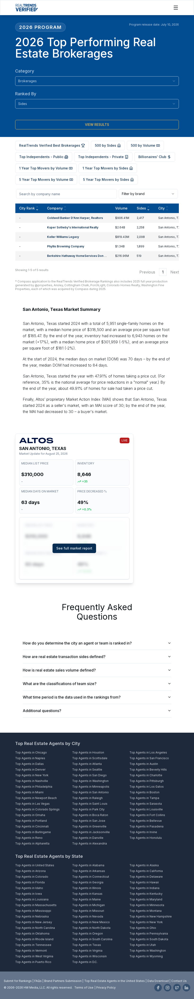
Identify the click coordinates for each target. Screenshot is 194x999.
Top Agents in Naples (30, 758)
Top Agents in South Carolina (92, 939)
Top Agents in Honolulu (145, 838)
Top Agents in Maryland (145, 899)
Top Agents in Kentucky (146, 893)
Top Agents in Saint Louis (89, 803)
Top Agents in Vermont (31, 950)
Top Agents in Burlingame (33, 832)
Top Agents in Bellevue (145, 820)
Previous (147, 272)
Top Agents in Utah (142, 945)
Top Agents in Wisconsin (89, 956)
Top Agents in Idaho (29, 888)
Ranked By (25, 93)
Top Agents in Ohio (142, 928)
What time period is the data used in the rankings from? (72, 697)
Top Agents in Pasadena (146, 826)
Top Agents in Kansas (87, 893)
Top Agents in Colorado (31, 876)
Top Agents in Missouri (88, 911)
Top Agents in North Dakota (91, 928)
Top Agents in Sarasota (145, 803)
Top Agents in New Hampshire (150, 916)
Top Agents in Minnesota (146, 905)
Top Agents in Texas (86, 945)
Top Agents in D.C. (84, 962)
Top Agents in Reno (29, 838)
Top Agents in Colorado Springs (37, 809)
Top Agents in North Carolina (35, 928)
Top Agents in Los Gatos (146, 786)
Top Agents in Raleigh (87, 798)
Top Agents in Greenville (89, 826)
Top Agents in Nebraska (32, 916)
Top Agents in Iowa (28, 893)
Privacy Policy (106, 987)
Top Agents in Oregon (87, 933)
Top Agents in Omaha (30, 815)
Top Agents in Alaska (144, 865)
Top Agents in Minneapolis (90, 786)
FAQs (38, 981)
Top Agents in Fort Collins (147, 815)
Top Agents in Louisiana (31, 899)
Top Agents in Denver (30, 769)
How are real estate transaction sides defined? (64, 656)
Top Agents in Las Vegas (32, 803)
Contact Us (179, 981)
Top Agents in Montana (145, 911)
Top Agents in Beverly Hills (148, 769)
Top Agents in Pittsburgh (146, 781)
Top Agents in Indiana (144, 888)
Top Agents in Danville (87, 838)
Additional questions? (42, 710)
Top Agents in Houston (88, 752)
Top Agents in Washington (90, 781)
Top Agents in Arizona (30, 871)
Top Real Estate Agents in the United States (114, 981)
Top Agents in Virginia (87, 950)
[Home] (26, 7)
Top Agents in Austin (143, 764)
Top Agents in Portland (31, 820)
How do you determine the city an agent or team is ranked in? (77, 643)
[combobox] (97, 81)
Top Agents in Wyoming (146, 956)
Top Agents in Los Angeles (148, 752)
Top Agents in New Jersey (33, 922)
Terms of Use (83, 987)
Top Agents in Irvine (143, 832)
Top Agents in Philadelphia (33, 786)
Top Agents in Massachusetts (36, 905)
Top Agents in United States (34, 865)
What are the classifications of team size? (60, 683)
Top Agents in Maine (86, 899)
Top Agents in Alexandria (89, 843)
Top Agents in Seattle (87, 769)
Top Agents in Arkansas (88, 871)
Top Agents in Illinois (86, 888)
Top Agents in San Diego (89, 775)
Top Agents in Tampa (144, 798)
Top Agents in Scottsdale (89, 758)
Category (24, 70)
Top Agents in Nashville (31, 781)
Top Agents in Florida (30, 882)
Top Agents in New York (31, 775)
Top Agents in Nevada (87, 916)
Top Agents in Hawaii (144, 882)
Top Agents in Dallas (29, 764)
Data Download (158, 981)
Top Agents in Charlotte (145, 775)
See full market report (74, 548)
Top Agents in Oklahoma (32, 933)
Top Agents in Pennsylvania (148, 933)
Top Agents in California (146, 871)
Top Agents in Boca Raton (90, 815)
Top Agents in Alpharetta (32, 843)
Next (174, 272)
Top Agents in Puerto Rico (33, 962)
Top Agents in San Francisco (149, 758)
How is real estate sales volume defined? (59, 670)
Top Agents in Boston (144, 792)
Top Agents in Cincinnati (32, 826)
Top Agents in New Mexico (91, 922)
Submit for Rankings (18, 981)
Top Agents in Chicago (31, 752)
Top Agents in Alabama (88, 865)
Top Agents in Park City (88, 809)
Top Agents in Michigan (88, 905)
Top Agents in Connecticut (90, 876)
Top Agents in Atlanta (87, 764)
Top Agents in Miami (29, 792)
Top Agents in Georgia (87, 882)
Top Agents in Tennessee (33, 945)
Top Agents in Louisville (146, 809)
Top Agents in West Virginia (34, 956)
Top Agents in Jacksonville (91, 832)
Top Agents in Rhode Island (34, 939)
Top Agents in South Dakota (148, 939)
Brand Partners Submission (63, 981)
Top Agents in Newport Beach (36, 798)
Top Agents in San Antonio (90, 792)
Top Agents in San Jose (88, 820)
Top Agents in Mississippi (33, 911)
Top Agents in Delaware (146, 876)
